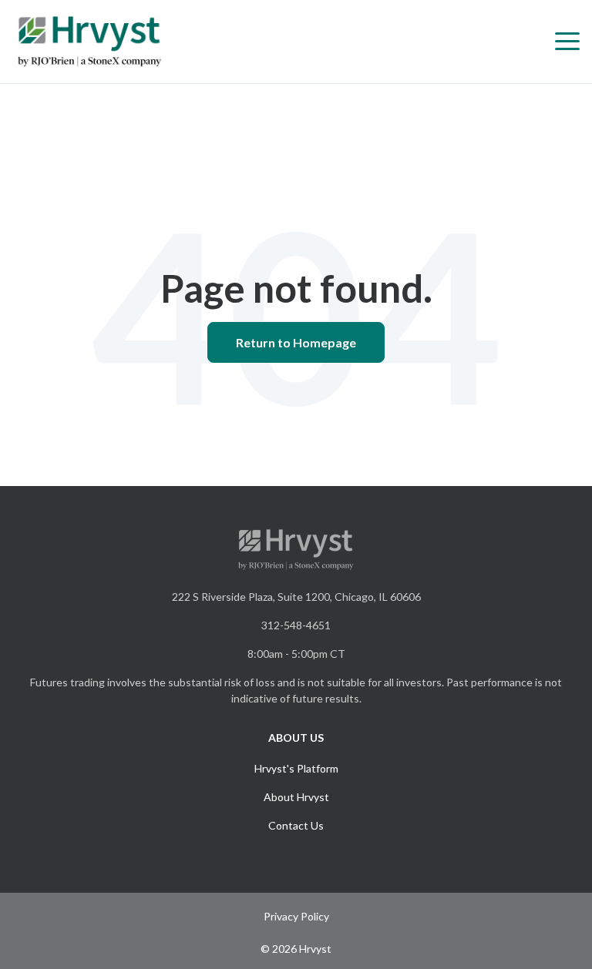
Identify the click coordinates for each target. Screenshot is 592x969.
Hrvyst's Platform (296, 768)
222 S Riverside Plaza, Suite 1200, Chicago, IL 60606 (296, 596)
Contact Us (296, 825)
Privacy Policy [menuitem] (296, 916)
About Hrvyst (296, 796)
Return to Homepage (296, 342)
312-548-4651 (296, 625)
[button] (567, 41)
